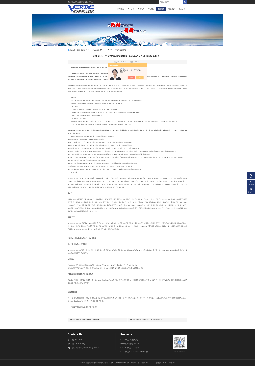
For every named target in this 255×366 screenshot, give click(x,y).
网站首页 (120, 9)
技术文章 (161, 9)
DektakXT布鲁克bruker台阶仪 (129, 348)
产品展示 (151, 9)
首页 (78, 50)
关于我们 (131, 9)
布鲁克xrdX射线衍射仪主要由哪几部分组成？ (149, 319)
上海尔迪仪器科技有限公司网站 (83, 2)
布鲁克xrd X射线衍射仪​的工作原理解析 (87, 319)
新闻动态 (141, 9)
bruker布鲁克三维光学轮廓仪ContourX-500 (133, 340)
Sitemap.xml (150, 363)
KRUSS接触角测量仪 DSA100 (129, 344)
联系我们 (182, 9)
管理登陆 (172, 363)
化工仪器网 (141, 363)
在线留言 (171, 9)
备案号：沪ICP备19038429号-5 (119, 363)
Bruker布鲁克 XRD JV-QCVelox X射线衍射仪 (134, 352)
